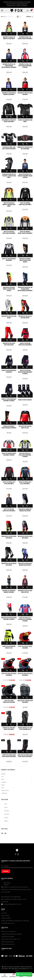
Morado (6, 814)
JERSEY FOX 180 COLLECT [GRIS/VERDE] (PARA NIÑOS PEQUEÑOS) (25, 455)
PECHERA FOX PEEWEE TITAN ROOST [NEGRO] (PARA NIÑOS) (9, 148)
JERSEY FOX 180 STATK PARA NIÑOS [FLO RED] (25, 427)
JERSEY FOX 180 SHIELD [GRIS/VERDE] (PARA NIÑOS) (9, 232)
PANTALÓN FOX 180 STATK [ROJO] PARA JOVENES (8, 537)
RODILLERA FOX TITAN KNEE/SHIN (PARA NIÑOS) (25, 701)
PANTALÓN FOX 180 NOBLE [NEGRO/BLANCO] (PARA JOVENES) (25, 260)
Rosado (6, 810)
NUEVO (3, 774)
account (27, 10)
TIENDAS (6, 884)
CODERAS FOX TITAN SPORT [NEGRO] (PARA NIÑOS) (9, 728)
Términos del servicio (7, 941)
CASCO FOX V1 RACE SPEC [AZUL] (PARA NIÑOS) (25, 674)
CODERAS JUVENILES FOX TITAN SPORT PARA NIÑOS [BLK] (25, 728)
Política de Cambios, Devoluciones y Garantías (15, 920)
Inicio (4, 16)
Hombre (3, 782)
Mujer (3, 785)
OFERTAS (4, 793)
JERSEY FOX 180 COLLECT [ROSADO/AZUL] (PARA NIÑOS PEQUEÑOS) (25, 619)
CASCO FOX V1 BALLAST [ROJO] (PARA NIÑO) (25, 647)
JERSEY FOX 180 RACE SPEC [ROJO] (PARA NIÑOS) (9, 483)
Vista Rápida (11, 33)
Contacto (4, 913)
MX (2, 776)
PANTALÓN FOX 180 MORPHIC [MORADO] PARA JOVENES (25, 510)
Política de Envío (6, 918)
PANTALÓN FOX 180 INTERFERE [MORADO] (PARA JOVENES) (25, 564)
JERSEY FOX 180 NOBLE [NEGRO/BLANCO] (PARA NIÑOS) (25, 232)
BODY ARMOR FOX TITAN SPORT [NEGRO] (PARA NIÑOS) (9, 120)
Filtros (28, 16)
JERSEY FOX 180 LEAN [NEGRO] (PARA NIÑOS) (9, 259)
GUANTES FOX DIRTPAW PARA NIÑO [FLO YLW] (8, 647)
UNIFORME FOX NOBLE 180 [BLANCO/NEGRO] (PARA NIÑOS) (25, 38)
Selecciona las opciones (7, 33)
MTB (2, 779)
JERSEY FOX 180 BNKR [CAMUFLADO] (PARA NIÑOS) (25, 203)
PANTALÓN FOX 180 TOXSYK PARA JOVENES (9, 317)
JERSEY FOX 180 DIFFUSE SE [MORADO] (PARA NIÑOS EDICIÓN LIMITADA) (25, 176)
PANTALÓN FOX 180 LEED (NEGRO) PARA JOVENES (8, 564)
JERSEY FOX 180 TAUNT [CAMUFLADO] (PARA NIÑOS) (9, 510)
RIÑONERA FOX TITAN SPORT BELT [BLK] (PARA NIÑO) (25, 148)
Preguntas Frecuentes (7, 923)
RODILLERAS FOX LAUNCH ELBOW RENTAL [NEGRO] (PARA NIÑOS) (25, 755)
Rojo (5, 807)
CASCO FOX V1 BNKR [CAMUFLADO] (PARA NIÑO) (9, 701)
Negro (6, 817)
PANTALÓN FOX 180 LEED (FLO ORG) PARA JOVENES (25, 317)
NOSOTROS (7, 883)
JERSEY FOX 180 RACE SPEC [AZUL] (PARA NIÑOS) (25, 483)
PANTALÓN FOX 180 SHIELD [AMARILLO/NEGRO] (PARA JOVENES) (9, 289)
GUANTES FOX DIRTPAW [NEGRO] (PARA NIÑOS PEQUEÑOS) (9, 400)
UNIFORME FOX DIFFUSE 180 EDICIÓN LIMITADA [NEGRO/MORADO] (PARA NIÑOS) (9, 65)
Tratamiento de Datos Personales (11, 934)
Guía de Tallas (5, 915)
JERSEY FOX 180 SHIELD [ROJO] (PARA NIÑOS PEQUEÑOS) (9, 454)
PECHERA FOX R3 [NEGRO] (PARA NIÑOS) (25, 120)
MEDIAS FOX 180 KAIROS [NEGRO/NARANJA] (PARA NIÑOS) (9, 427)
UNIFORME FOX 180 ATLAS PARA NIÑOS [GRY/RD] (25, 591)
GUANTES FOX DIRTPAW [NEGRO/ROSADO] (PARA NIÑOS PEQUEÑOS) (25, 372)
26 (2, 833)
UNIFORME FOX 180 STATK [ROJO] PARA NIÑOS (25, 93)
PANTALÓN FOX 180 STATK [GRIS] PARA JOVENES (25, 537)
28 (5, 833)
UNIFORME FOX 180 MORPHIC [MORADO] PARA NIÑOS (8, 591)
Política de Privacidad (7, 936)
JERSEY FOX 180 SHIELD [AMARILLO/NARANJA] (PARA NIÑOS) (9, 204)
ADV (2, 787)
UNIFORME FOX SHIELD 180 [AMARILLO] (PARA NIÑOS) (9, 38)
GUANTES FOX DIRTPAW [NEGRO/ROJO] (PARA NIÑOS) (25, 344)
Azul (5, 804)
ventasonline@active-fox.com (12, 904)
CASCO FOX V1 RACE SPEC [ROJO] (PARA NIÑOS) (8, 674)
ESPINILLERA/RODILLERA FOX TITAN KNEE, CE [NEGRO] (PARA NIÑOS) (9, 176)
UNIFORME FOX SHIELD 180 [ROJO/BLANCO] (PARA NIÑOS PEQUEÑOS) (25, 65)
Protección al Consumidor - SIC (10, 939)
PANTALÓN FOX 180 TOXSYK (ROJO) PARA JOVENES (9, 344)
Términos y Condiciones (8, 931)
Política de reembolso (7, 944)
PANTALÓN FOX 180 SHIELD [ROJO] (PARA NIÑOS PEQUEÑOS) (9, 618)
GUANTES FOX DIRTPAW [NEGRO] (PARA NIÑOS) (9, 371)
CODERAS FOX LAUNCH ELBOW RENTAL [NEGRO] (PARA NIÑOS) (9, 755)
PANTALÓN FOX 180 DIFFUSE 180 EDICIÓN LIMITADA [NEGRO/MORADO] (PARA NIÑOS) (25, 289)
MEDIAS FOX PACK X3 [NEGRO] (25, 400)
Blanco (6, 821)
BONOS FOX (5, 790)
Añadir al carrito (7, 116)
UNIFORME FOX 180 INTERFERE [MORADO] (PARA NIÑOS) (9, 93)
